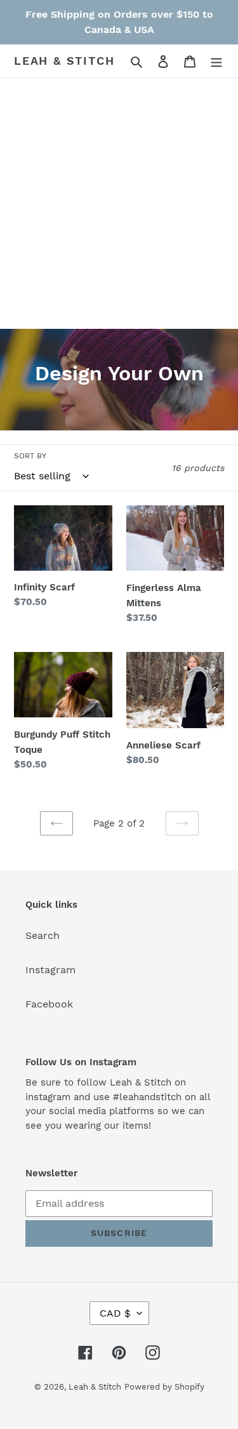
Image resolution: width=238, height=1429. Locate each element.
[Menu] (216, 61)
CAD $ (115, 1313)
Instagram (50, 970)
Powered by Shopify (164, 1387)
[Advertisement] (119, 203)
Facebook (49, 1004)
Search (42, 935)
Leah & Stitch (64, 60)
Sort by (30, 455)
